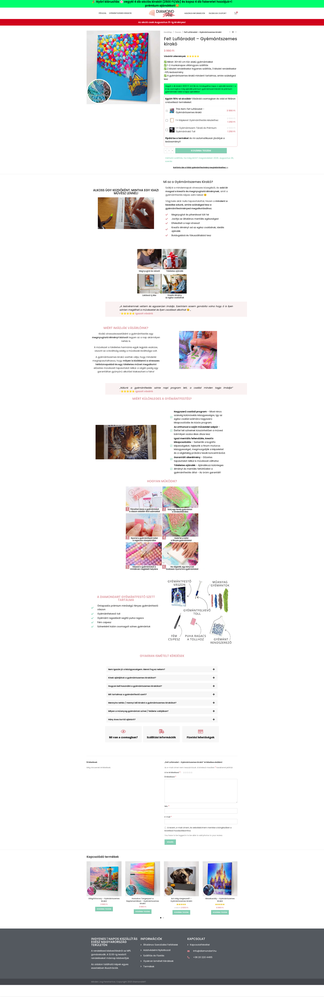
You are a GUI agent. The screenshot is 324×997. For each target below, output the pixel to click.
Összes (178, 32)
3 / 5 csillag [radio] (188, 772)
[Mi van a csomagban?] (123, 731)
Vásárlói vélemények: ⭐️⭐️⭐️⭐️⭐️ (181, 56)
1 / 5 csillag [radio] (184, 772)
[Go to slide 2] (163, 917)
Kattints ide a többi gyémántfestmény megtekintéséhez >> (200, 167)
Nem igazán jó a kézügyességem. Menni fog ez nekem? (136, 669)
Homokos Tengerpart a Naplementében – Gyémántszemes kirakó (142, 901)
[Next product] (235, 32)
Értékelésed (170, 776)
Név (167, 806)
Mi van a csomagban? (123, 737)
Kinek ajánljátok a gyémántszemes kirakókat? (132, 677)
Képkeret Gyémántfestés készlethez (198, 120)
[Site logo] (162, 13)
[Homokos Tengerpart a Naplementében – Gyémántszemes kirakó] (142, 878)
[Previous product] (229, 32)
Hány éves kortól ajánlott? (122, 719)
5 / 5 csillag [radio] (192, 772)
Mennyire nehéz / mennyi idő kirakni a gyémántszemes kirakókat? (142, 702)
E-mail (168, 816)
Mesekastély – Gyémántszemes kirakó (220, 899)
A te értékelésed (172, 772)
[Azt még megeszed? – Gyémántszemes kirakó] (181, 878)
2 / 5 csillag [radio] (186, 772)
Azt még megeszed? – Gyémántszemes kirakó (181, 899)
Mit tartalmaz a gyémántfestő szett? (127, 694)
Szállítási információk (161, 737)
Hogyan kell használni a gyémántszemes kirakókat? (135, 686)
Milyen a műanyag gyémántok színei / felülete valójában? (138, 711)
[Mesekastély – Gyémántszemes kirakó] (220, 878)
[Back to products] (232, 32)
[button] (162, 669)
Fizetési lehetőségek (201, 737)
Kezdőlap (168, 32)
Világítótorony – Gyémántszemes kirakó (104, 899)
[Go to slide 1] (160, 917)
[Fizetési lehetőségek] (200, 731)
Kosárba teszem (201, 150)
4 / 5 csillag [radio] (190, 772)
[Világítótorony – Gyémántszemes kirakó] (104, 878)
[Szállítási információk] (161, 731)
